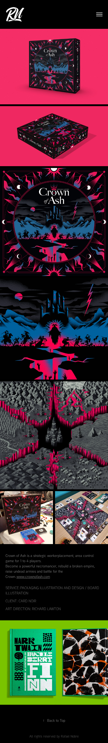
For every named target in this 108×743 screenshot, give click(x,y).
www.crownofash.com (33, 576)
